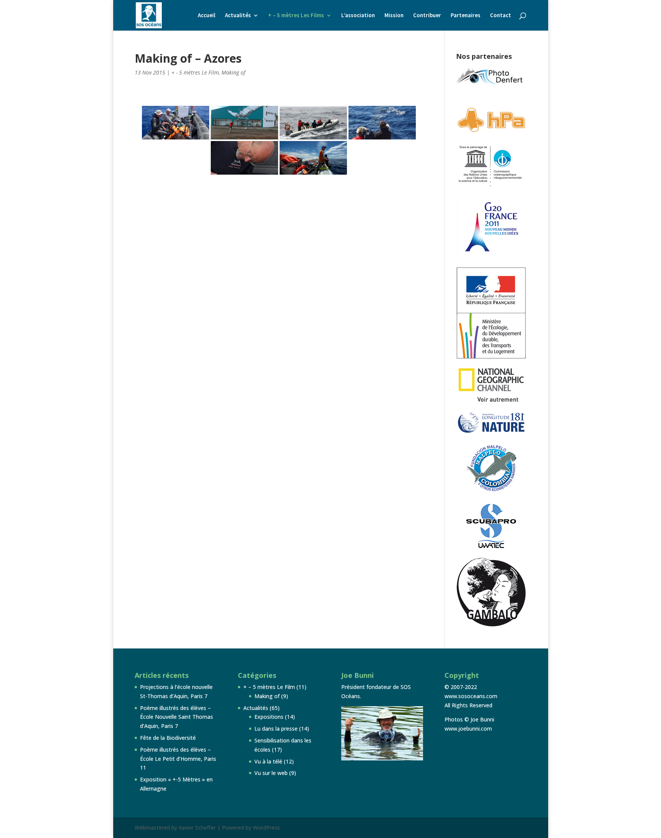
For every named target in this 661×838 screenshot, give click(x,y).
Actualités (238, 16)
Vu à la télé (268, 761)
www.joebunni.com (468, 728)
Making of (233, 72)
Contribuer (427, 16)
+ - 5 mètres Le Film (195, 72)
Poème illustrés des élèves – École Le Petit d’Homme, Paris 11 (178, 759)
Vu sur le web (271, 772)
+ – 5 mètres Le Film (269, 686)
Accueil (206, 16)
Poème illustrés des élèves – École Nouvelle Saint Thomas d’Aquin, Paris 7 (176, 717)
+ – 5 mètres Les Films (296, 16)
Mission (394, 16)
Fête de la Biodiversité (168, 737)
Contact (500, 16)
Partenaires (465, 16)
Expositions (268, 716)
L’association (358, 16)
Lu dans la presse (276, 728)
